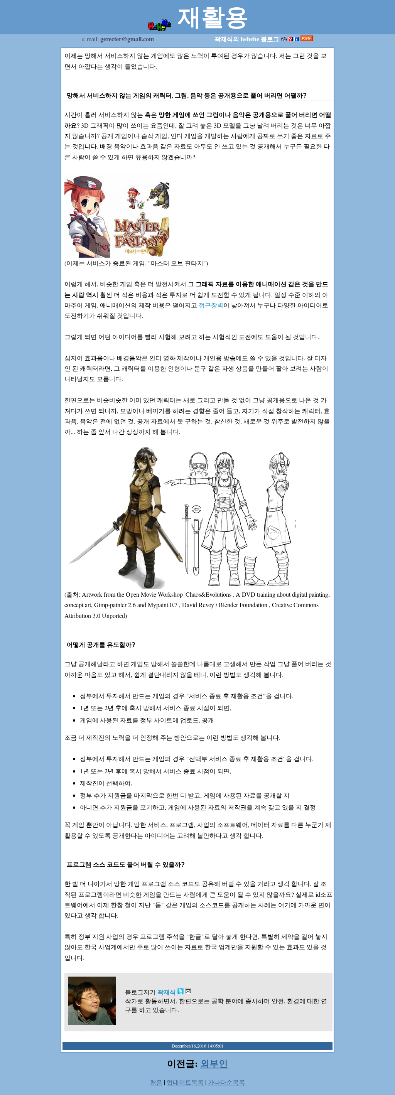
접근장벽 (211, 305)
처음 (156, 1082)
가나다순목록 (226, 1082)
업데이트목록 (185, 1082)
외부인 (214, 1063)
